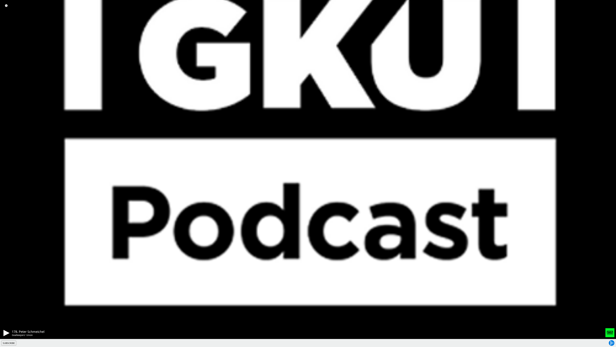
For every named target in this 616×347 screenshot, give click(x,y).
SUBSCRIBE (9, 343)
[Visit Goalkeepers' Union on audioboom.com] (609, 332)
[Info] (6, 6)
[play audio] (6, 333)
